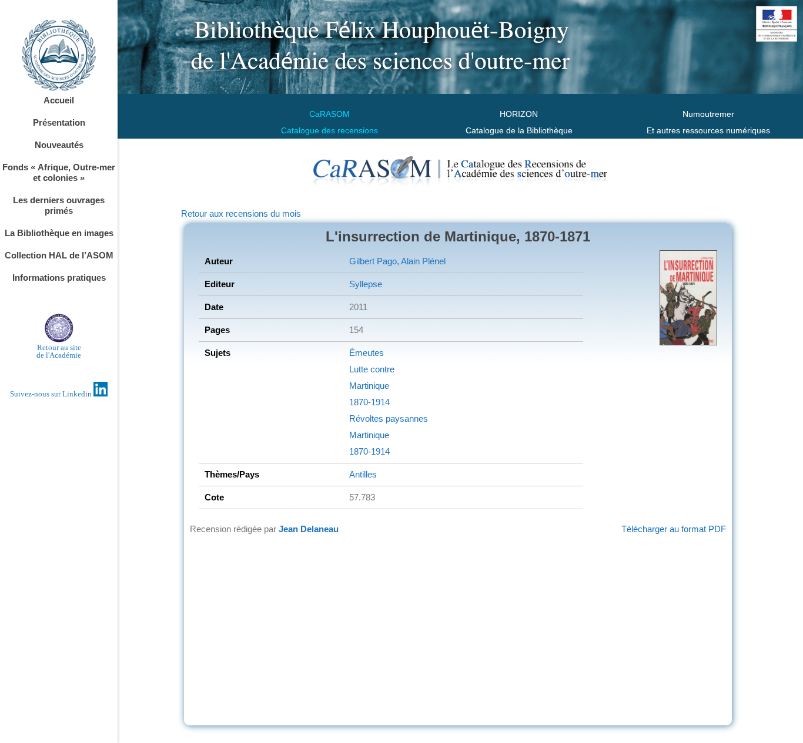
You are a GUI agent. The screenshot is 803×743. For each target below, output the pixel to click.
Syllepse (365, 284)
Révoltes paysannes (388, 418)
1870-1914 (369, 402)
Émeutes (366, 353)
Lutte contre (371, 369)
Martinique (369, 386)
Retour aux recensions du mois (241, 213)
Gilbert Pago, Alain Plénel (397, 261)
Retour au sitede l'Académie (58, 351)
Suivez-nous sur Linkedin (51, 393)
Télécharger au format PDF (673, 529)
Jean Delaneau (309, 529)
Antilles (363, 474)
